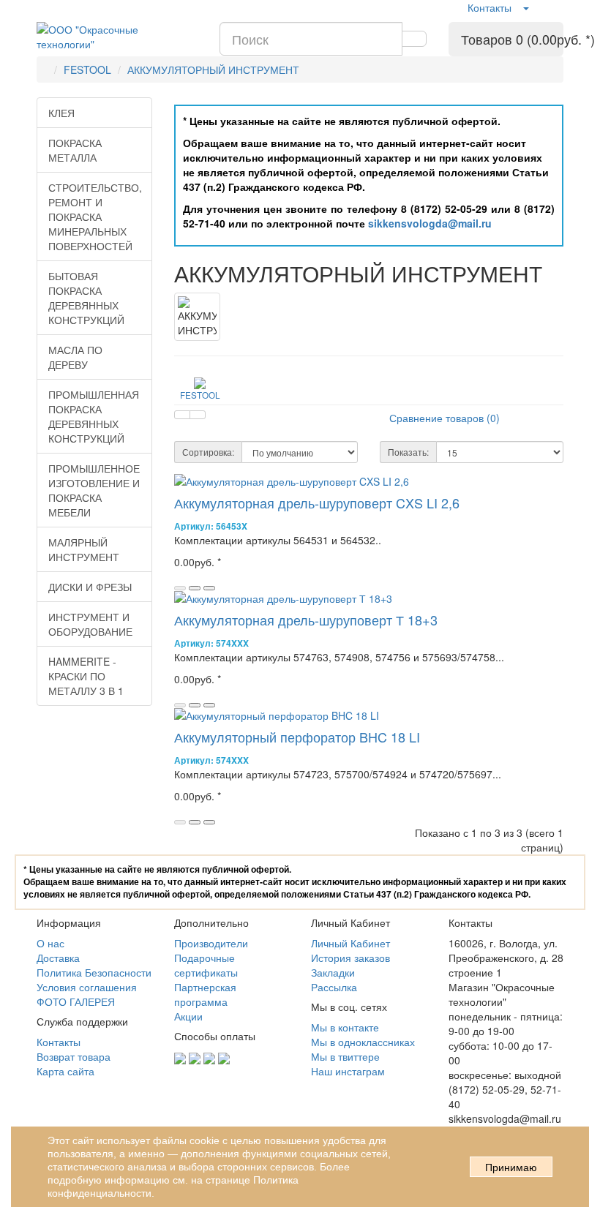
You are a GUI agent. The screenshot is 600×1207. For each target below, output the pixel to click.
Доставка (58, 957)
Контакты (489, 7)
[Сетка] (198, 414)
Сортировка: (208, 451)
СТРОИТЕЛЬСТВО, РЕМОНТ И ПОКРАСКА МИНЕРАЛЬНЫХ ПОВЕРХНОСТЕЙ (95, 216)
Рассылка (334, 986)
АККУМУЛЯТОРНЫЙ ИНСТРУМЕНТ (213, 69)
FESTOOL (87, 69)
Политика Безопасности (94, 972)
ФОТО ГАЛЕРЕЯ (76, 1001)
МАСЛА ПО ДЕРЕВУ (75, 357)
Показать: (408, 451)
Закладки (333, 972)
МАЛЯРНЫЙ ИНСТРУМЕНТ (83, 549)
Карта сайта (65, 1071)
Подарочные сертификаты (206, 964)
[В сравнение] (209, 588)
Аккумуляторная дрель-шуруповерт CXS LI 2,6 (317, 502)
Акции (188, 1016)
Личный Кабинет (350, 943)
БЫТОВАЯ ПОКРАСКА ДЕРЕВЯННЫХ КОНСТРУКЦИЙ (86, 297)
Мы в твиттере (345, 1056)
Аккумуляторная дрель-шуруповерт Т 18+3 (306, 619)
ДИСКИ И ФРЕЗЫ (90, 586)
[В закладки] (194, 588)
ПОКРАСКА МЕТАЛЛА (75, 150)
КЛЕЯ (61, 112)
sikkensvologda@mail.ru (430, 223)
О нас (50, 943)
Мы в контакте (345, 1027)
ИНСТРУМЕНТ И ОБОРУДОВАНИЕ (90, 624)
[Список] (182, 414)
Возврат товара (73, 1056)
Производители (211, 943)
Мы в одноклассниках (363, 1041)
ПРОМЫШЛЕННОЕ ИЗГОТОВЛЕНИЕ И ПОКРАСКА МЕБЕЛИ (94, 490)
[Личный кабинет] (525, 7)
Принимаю (511, 1167)
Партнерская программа (205, 994)
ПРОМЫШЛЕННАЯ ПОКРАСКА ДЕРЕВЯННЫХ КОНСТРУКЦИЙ (93, 416)
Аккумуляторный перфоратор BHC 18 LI (297, 736)
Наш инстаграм (348, 1071)
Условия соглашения (87, 986)
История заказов (350, 957)
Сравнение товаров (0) (444, 417)
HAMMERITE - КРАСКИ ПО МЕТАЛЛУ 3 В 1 (86, 676)
